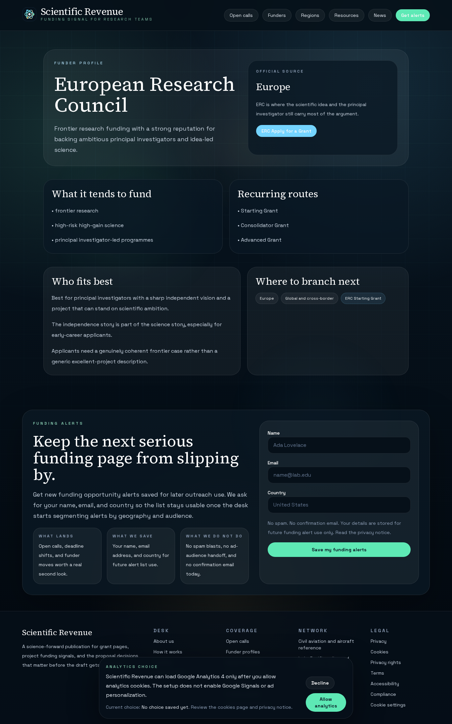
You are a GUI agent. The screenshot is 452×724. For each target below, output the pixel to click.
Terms (377, 673)
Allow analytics (326, 702)
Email (273, 463)
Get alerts (413, 15)
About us (164, 641)
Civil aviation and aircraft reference (326, 644)
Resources (347, 15)
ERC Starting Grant (363, 298)
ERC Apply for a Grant (286, 131)
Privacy (378, 641)
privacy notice (374, 532)
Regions (310, 15)
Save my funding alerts (339, 550)
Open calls (241, 15)
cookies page (233, 707)
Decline (320, 683)
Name (274, 433)
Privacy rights (386, 662)
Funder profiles (243, 652)
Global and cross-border (309, 298)
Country (277, 493)
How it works (168, 652)
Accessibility (385, 684)
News (380, 15)
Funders (277, 15)
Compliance (383, 694)
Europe (267, 298)
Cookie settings (388, 705)
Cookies (379, 652)
